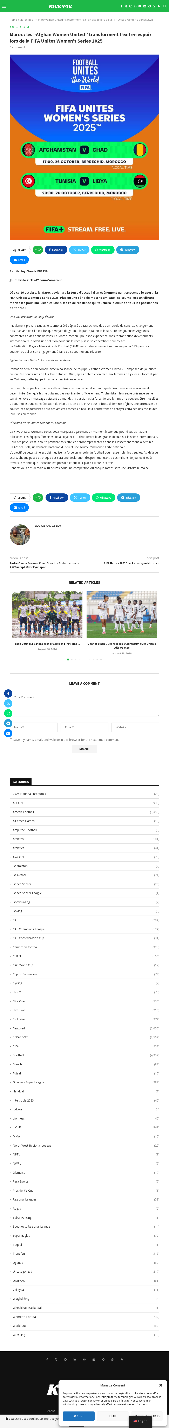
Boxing (86, 911)
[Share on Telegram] (8, 723)
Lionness (86, 1118)
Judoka (86, 1109)
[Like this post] (39, 250)
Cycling (86, 983)
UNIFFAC (86, 1281)
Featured (86, 1028)
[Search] (165, 6)
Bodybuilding (86, 902)
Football (86, 1055)
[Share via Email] (8, 733)
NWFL (86, 1163)
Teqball (86, 1245)
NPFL (86, 1154)
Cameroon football (86, 947)
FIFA (86, 1046)
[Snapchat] (149, 6)
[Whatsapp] (154, 6)
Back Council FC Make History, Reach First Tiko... (47, 643)
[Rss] (158, 6)
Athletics (86, 848)
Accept (78, 1416)
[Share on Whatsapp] (8, 713)
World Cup (86, 1326)
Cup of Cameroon (86, 974)
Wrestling (86, 1335)
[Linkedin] (135, 6)
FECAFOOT (86, 1037)
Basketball (86, 875)
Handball (86, 1091)
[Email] (144, 6)
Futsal (86, 1073)
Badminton (86, 866)
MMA (86, 1136)
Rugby (86, 1208)
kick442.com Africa (47, 526)
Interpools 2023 (86, 1100)
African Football (86, 812)
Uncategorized (86, 1271)
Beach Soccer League (86, 893)
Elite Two (86, 1010)
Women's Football (86, 1317)
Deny (112, 1416)
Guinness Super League (86, 1082)
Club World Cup (86, 965)
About (51, 1411)
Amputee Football (86, 830)
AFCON (86, 803)
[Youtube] (139, 6)
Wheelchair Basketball (86, 1308)
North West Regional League (86, 1145)
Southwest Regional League (86, 1226)
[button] (161, 1385)
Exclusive (86, 1019)
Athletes (86, 839)
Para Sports (86, 1181)
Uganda (86, 1263)
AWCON (86, 857)
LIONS (86, 1127)
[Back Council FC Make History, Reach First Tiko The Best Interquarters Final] (47, 614)
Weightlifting (86, 1299)
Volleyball (86, 1290)
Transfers (86, 1253)
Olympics (86, 1172)
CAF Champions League (86, 929)
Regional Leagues (86, 1199)
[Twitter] (125, 6)
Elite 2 (86, 992)
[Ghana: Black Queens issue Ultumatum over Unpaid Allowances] (122, 614)
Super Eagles (86, 1235)
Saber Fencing (86, 1218)
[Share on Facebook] (8, 693)
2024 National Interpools (86, 794)
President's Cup (86, 1190)
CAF (86, 920)
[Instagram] (130, 6)
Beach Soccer (86, 884)
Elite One (86, 1001)
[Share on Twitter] (8, 703)
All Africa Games (86, 821)
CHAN (86, 956)
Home (13, 19)
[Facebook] (121, 6)
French (86, 1064)
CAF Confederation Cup (86, 938)
